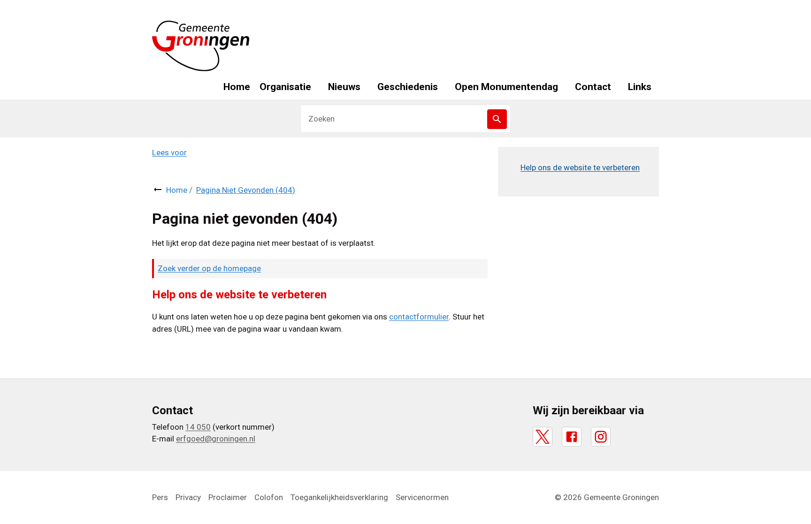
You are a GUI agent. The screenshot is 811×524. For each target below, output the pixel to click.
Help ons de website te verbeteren (580, 167)
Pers (160, 497)
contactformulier (419, 316)
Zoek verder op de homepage (209, 268)
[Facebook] (571, 437)
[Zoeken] (497, 119)
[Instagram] (601, 437)
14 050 (198, 427)
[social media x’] (542, 437)
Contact (593, 86)
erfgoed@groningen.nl (215, 438)
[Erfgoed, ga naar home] (201, 46)
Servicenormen (422, 497)
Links (639, 86)
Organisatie (285, 86)
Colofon (268, 497)
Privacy (188, 497)
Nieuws (344, 86)
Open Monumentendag (506, 86)
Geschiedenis (407, 86)
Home (236, 86)
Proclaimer (227, 497)
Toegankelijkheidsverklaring (339, 497)
